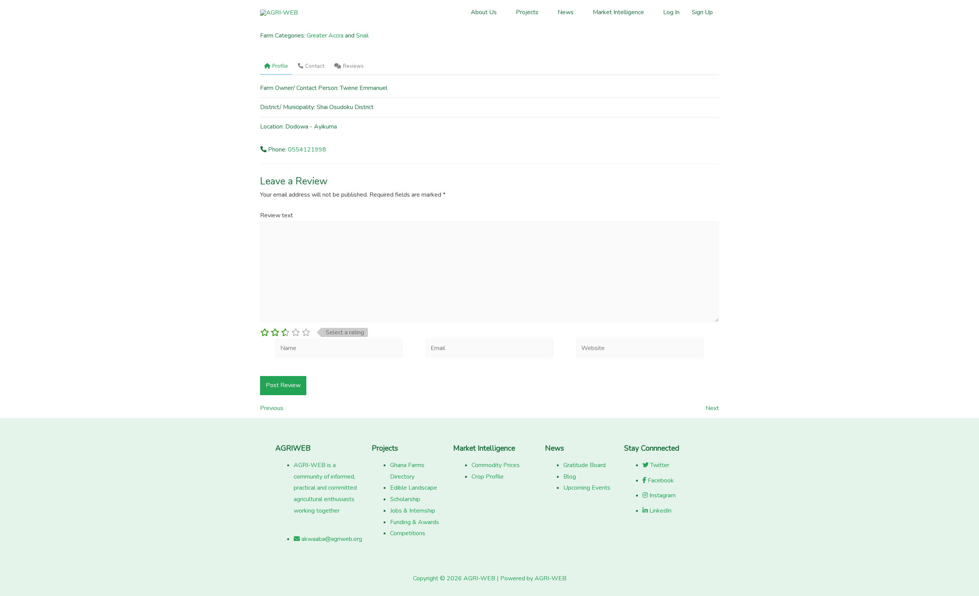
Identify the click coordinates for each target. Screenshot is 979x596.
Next (712, 408)
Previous (271, 408)
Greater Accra (325, 35)
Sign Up (702, 12)
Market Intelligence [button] (618, 12)
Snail (362, 35)
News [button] (566, 12)
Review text (276, 215)
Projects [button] (527, 12)
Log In (671, 12)
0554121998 (307, 149)
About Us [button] (484, 12)
